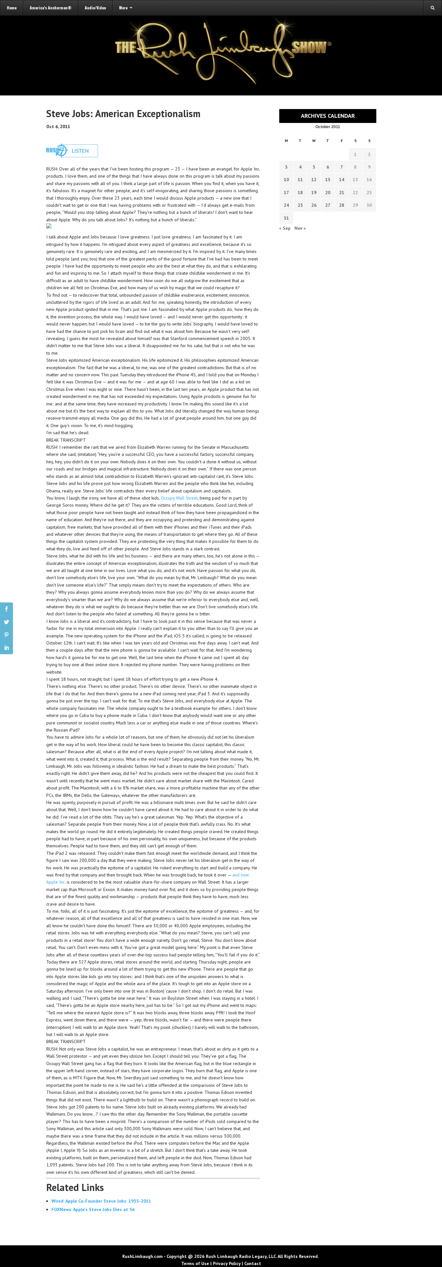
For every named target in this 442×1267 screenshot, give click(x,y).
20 (327, 192)
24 (286, 205)
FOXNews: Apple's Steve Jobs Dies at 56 (93, 1209)
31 (286, 218)
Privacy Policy (226, 1263)
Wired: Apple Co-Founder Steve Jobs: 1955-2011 (101, 1201)
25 (300, 205)
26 (313, 205)
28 (341, 205)
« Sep (285, 228)
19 (313, 192)
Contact (252, 1263)
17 (286, 192)
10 (286, 179)
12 (313, 179)
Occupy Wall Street (179, 498)
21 (341, 192)
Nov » (300, 228)
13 (327, 179)
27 (327, 205)
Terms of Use (195, 1263)
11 (300, 179)
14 (341, 179)
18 (300, 192)
